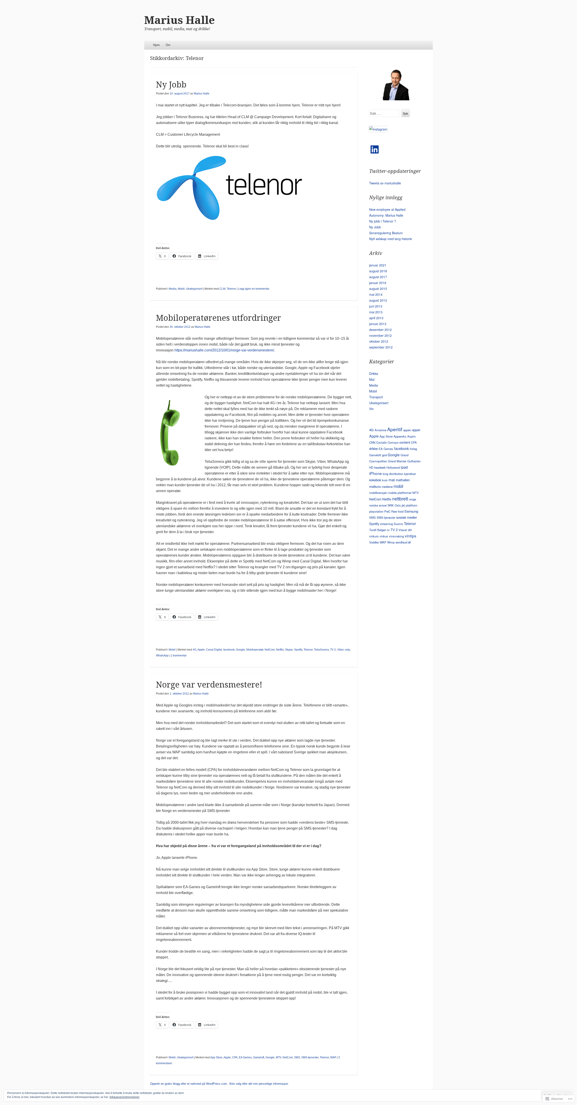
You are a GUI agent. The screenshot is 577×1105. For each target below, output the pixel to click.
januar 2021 (377, 265)
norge (412, 499)
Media (172, 288)
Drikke (373, 373)
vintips (410, 536)
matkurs (375, 486)
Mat (372, 379)
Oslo (398, 505)
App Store (216, 1057)
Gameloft (258, 1057)
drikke (373, 448)
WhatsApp (162, 655)
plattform (411, 505)
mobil (398, 486)
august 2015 (378, 288)
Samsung (411, 511)
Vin (371, 408)
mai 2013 (375, 312)
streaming (386, 524)
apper (416, 429)
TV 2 (333, 649)
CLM (222, 288)
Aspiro (411, 436)
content (404, 442)
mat (392, 479)
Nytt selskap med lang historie (390, 238)
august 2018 (378, 271)
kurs (385, 480)
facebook (229, 649)
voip (347, 649)
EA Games (245, 1057)
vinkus (384, 536)
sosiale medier (406, 517)
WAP (333, 1057)
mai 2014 (375, 294)
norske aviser (378, 505)
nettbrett (400, 498)
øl (409, 542)
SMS (297, 1057)
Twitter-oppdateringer (395, 171)
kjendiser (410, 474)
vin (410, 529)
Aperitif (394, 429)
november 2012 (380, 335)
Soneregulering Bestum (386, 233)
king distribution (393, 474)
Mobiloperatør (254, 649)
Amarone (380, 430)
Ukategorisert (194, 288)
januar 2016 (377, 282)
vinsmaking (396, 536)
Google (240, 649)
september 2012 (381, 347)
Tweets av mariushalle (385, 183)
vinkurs (374, 536)
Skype (289, 649)
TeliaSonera (321, 649)
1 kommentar (179, 655)
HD (371, 467)
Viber (340, 649)
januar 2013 (377, 323)
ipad (404, 467)
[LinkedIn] (374, 149)
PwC (387, 511)
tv (388, 530)
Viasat (402, 530)
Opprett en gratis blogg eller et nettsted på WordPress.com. (189, 1083)
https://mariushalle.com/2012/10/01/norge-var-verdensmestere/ (224, 350)
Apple (201, 649)
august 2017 (378, 277)
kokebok (375, 479)
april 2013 (376, 318)
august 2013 (378, 300)
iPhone (375, 473)
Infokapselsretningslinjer (125, 1097)
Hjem (156, 45)
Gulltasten (414, 461)
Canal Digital (214, 649)
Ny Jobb (171, 84)
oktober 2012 (378, 341)
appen (407, 430)
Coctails (381, 442)
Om (168, 45)
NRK (391, 505)
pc (403, 505)
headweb (380, 467)
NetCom (270, 649)
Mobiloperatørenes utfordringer (218, 318)
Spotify (298, 649)
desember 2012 (380, 329)
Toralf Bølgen (377, 530)
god (384, 455)
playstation (376, 511)
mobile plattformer (400, 493)
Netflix (280, 649)
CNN (372, 442)
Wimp (391, 542)
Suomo (398, 524)
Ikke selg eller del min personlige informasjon (258, 1083)
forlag (413, 449)
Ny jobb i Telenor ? (382, 221)
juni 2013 (375, 306)
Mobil (181, 288)
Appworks (400, 436)
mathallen (403, 479)
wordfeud (401, 542)
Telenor (231, 288)
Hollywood (393, 467)
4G (194, 649)
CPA (235, 1057)
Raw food (397, 511)
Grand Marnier (397, 461)
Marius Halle (179, 20)
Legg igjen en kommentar (253, 288)
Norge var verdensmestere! (209, 685)
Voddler (374, 542)
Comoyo (393, 442)
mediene (387, 486)
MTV (278, 1057)
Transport (376, 397)
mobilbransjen (378, 493)
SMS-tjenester (309, 1057)
